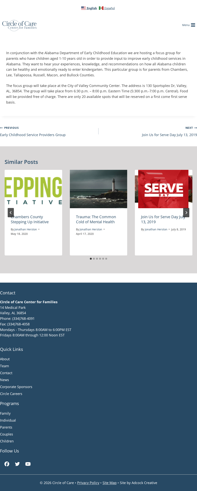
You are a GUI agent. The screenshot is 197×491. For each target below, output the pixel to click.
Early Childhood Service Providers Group (33, 131)
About (5, 359)
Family (5, 413)
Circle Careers (11, 393)
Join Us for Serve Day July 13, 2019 (169, 131)
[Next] (186, 212)
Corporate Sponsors (16, 386)
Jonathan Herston (25, 229)
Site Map (110, 482)
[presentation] (33, 189)
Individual (8, 420)
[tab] (91, 259)
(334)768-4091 (23, 318)
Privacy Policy (88, 482)
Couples (6, 434)
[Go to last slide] (11, 212)
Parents (6, 427)
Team (4, 366)
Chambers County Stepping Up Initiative (30, 219)
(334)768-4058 (18, 324)
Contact (6, 373)
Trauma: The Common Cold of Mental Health (96, 219)
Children (7, 441)
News (4, 379)
